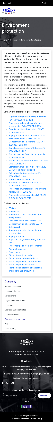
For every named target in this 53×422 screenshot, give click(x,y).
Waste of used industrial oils (21, 255)
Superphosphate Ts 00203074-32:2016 (27, 135)
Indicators (9, 305)
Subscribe (44, 395)
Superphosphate (17, 236)
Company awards (12, 314)
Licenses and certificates (15, 310)
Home (4, 40)
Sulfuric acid (14, 227)
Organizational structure (15, 300)
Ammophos (14, 211)
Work (7, 324)
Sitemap (26, 401)
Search (8, 3)
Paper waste (14, 252)
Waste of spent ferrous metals (23, 264)
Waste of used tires (17, 249)
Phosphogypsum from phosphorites (25, 246)
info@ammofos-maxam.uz (29, 378)
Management (10, 296)
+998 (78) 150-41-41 (40, 374)
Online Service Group (32, 418)
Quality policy (10, 328)
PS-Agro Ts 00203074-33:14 (21, 179)
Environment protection (15, 319)
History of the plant (13, 291)
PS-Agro (12, 208)
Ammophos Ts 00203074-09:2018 (24, 138)
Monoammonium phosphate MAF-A (25, 224)
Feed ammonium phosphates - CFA (25, 220)
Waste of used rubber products (23, 258)
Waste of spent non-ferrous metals (25, 261)
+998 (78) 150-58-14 (20, 374)
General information (13, 286)
